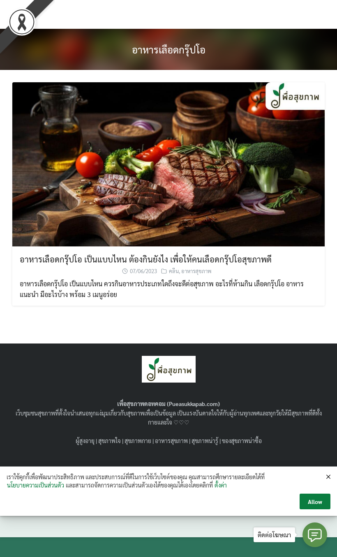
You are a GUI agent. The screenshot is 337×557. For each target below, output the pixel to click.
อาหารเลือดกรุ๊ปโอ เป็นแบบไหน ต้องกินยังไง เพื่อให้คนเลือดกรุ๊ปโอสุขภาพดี (146, 259)
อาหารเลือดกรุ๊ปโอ (168, 49)
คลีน (174, 270)
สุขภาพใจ (109, 440)
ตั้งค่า (221, 485)
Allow (315, 501)
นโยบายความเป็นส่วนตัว (35, 485)
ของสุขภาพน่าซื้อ (242, 440)
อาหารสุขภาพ (196, 270)
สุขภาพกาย (138, 440)
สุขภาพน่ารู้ (205, 440)
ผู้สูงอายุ (85, 440)
